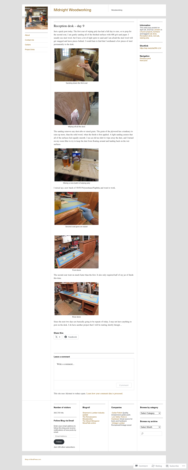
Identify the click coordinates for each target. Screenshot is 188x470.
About (27, 35)
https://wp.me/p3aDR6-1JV (150, 48)
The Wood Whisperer (91, 421)
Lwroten (157, 30)
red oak (156, 36)
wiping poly (144, 38)
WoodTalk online (89, 423)
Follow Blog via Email (64, 420)
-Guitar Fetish (116, 413)
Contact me (29, 40)
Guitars (28, 45)
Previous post (145, 58)
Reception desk (146, 36)
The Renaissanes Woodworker (90, 418)
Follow (59, 442)
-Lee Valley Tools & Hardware (119, 418)
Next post (143, 61)
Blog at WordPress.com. (33, 459)
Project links (30, 50)
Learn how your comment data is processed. (105, 393)
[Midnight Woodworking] (36, 29)
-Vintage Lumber (118, 423)
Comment (124, 385)
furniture (156, 32)
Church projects (146, 32)
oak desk (153, 34)
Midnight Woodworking (72, 9)
